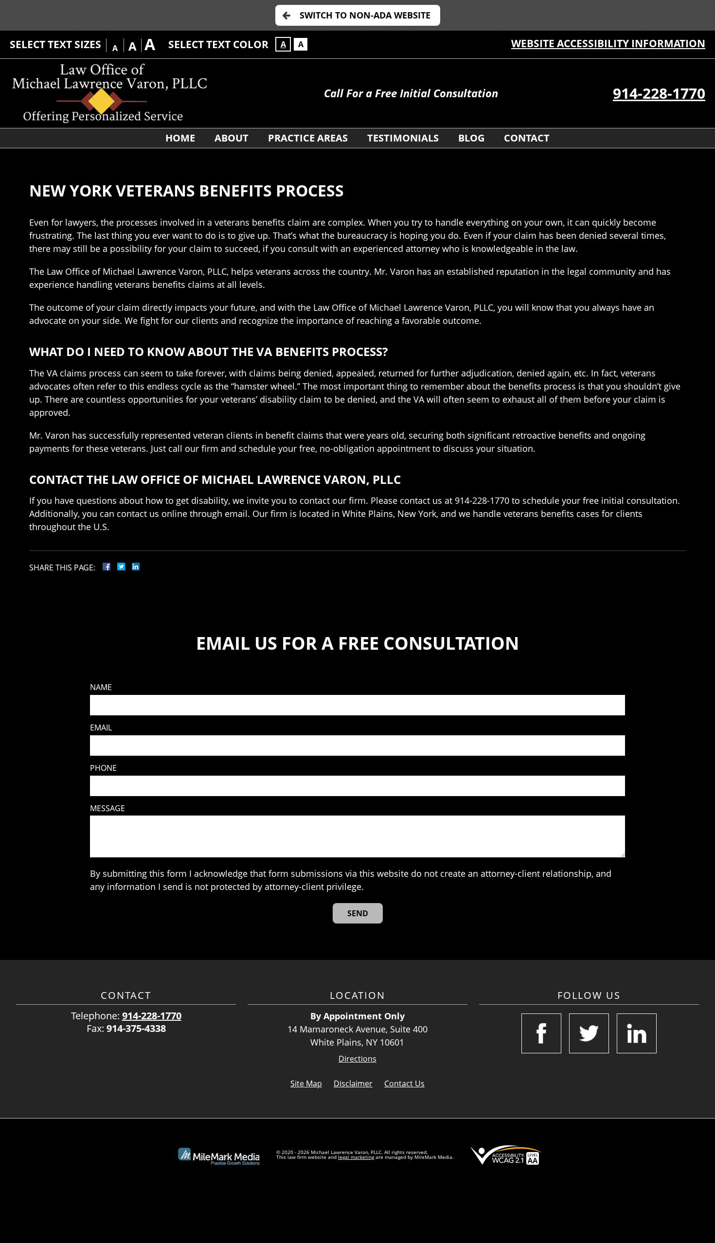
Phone (103, 768)
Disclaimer (353, 1083)
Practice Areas (308, 137)
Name (101, 687)
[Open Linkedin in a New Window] (637, 1033)
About (231, 137)
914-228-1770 (659, 93)
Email (101, 728)
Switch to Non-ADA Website (365, 15)
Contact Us (404, 1083)
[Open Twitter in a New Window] (589, 1033)
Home (180, 137)
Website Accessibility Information (608, 43)
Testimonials (403, 137)
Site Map (306, 1083)
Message (107, 808)
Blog (471, 137)
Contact (527, 137)
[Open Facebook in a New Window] (541, 1033)
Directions (357, 1059)
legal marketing (356, 1157)
